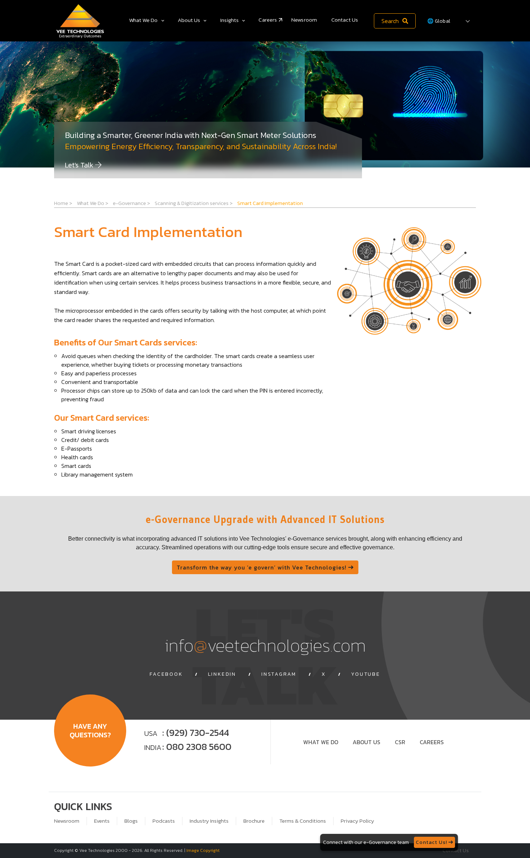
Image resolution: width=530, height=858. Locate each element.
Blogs (131, 821)
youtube (365, 674)
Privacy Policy (357, 821)
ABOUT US (366, 742)
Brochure (254, 821)
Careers (268, 19)
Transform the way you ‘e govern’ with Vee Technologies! (262, 567)
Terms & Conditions (302, 821)
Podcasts (164, 821)
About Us (189, 20)
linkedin (222, 674)
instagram (278, 674)
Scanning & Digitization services (194, 203)
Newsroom (304, 19)
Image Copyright (203, 850)
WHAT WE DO (320, 742)
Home (63, 203)
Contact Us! (432, 842)
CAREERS (432, 742)
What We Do (143, 20)
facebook (166, 674)
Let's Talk (80, 165)
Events (102, 821)
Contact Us (344, 19)
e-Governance (131, 203)
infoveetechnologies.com (265, 645)
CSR (400, 742)
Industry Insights (209, 821)
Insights (229, 20)
